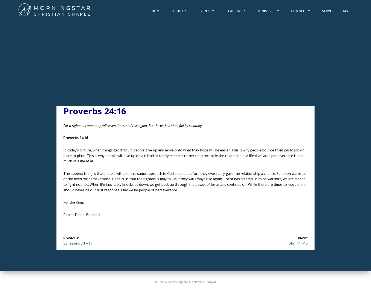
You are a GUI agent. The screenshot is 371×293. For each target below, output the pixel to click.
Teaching (234, 11)
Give (346, 11)
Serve (327, 11)
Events (205, 11)
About (178, 11)
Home (157, 11)
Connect (299, 11)
